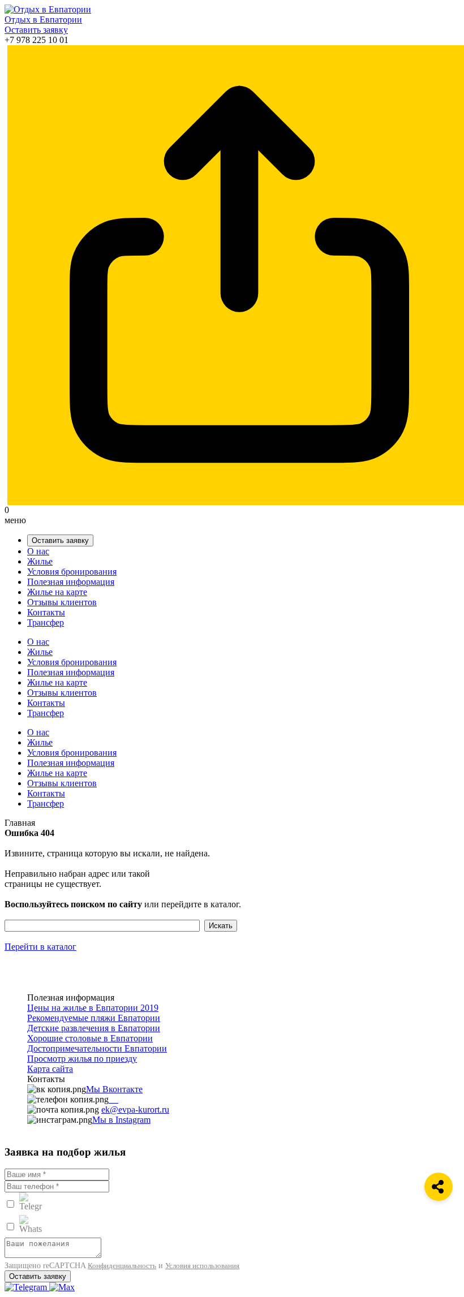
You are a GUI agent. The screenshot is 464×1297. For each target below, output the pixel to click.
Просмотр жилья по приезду (82, 1058)
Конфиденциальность (122, 1265)
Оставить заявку (36, 30)
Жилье (40, 561)
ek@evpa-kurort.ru (135, 1109)
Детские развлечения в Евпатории (93, 1028)
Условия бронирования (72, 571)
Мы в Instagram (121, 1119)
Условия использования (202, 1265)
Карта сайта (50, 1069)
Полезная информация (70, 582)
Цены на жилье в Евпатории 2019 (92, 1007)
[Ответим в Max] (62, 1287)
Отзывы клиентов (62, 602)
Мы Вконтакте (114, 1089)
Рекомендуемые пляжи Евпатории (93, 1018)
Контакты (46, 612)
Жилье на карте (57, 592)
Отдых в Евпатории (43, 19)
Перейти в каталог (40, 946)
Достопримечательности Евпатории (97, 1048)
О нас (38, 551)
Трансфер (45, 622)
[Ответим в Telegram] (27, 1287)
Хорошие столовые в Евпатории (90, 1038)
